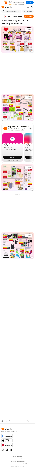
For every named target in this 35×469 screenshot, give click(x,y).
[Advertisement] (17, 74)
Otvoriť (29, 2)
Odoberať (29, 16)
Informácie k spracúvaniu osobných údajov (17, 464)
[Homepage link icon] (2, 421)
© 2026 (17, 456)
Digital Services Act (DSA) (17, 466)
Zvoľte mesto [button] (29, 11)
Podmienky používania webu (17, 461)
